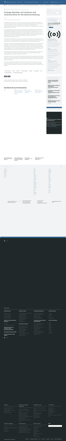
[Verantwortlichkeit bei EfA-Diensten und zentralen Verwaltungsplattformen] (20, 202)
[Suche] (61, 2)
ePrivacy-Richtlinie (22, 418)
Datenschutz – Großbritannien (39, 314)
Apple (50, 322)
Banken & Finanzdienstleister (9, 407)
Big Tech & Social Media (7, 19)
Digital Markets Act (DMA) (23, 415)
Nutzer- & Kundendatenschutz (24, 333)
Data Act (20, 411)
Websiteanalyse (51, 317)
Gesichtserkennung (22, 330)
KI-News (5, 430)
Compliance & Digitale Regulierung (31, 2)
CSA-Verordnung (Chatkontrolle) (24, 410)
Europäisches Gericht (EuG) (23, 431)
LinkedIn (50, 324)
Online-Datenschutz (13, 19)
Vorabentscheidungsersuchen (18, 72)
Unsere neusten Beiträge (53, 78)
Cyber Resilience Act (51, 409)
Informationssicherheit (52, 411)
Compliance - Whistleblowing (23, 409)
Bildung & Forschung (7, 409)
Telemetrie (50, 314)
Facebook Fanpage (24, 70)
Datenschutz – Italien (37, 316)
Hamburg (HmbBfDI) (37, 328)
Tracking (50, 315)
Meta (49, 326)
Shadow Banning (36, 431)
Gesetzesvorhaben (37, 417)
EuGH (13, 70)
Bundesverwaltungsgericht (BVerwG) (25, 430)
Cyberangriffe (50, 407)
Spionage (35, 432)
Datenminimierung (22, 316)
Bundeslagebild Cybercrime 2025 (56, 202)
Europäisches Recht (37, 416)
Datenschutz (19, 2)
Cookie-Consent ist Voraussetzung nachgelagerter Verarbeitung (42, 201)
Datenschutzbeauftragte (23, 317)
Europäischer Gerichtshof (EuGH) (24, 432)
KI (40, 2)
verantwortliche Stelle (8, 72)
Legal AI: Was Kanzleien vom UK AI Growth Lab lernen (53, 81)
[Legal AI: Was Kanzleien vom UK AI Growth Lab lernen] (5, 201)
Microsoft (50, 327)
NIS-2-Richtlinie (51, 412)
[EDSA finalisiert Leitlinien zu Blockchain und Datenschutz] (39, 123)
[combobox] (53, 13)
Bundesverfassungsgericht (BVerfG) (24, 428)
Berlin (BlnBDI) (36, 326)
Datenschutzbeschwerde (23, 327)
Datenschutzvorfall (22, 328)
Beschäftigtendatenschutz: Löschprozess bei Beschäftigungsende (54, 96)
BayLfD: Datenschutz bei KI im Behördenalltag (54, 101)
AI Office (5, 426)
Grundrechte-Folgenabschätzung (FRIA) (10, 427)
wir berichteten (33, 30)
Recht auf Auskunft (7, 313)
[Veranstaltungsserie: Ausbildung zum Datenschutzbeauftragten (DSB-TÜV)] (57, 40)
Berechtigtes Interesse (22, 315)
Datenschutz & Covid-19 (38, 426)
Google (50, 323)
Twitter (50, 330)
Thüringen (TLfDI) (37, 334)
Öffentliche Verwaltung (7, 412)
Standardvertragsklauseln (38, 317)
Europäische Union (54, 2)
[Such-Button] (59, 13)
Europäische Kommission (38, 412)
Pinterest (50, 329)
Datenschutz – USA (37, 315)
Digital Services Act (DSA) (23, 417)
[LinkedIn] (8, 76)
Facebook (18, 70)
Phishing (49, 413)
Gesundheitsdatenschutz (23, 329)
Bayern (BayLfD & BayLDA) (38, 324)
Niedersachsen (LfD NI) (37, 330)
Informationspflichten (22, 321)
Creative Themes (12, 439)
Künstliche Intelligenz (8, 423)
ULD (41, 70)
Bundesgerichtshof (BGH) (23, 427)
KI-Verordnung (6, 431)
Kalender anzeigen (51, 70)
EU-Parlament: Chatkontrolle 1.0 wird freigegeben (28, 158)
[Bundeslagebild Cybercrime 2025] (49, 201)
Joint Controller (36, 70)
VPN (49, 316)
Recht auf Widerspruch (8, 317)
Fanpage (30, 70)
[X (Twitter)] (5, 76)
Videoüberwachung (22, 335)
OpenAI (50, 328)
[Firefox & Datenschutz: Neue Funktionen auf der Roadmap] (8, 123)
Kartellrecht (35, 428)
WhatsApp (50, 333)
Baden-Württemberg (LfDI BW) (39, 323)
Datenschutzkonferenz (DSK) (38, 327)
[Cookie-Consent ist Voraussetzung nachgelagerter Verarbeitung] (35, 201)
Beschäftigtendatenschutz (23, 326)
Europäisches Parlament (37, 413)
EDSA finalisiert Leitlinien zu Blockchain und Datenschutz (39, 158)
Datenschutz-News (8, 70)
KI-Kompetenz (6, 428)
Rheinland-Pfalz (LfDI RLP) (38, 333)
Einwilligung (21, 320)
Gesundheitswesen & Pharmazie (9, 410)
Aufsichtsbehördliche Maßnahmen (9, 324)
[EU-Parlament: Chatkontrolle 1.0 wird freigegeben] (29, 123)
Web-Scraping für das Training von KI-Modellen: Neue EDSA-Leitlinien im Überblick (18, 159)
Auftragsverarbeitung (22, 314)
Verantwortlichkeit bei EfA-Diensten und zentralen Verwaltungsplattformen (26, 201)
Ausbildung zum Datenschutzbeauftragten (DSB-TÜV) (54, 44)
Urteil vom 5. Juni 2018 (25, 22)
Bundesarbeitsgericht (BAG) (23, 426)
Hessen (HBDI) (36, 329)
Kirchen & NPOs (6, 411)
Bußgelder (5, 323)
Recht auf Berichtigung (8, 314)
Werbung (35, 434)
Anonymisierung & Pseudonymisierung (25, 313)
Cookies (50, 313)
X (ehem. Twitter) (18, 19)
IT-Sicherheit (45, 2)
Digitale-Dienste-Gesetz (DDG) (24, 412)
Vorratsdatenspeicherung (38, 433)
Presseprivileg (36, 430)
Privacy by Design (22, 334)
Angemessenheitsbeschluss (38, 313)
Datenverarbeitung (22, 319)
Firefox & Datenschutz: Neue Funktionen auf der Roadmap (8, 158)
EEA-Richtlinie (36, 427)
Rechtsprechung (22, 423)
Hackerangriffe (50, 410)
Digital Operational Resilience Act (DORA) (25, 416)
